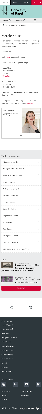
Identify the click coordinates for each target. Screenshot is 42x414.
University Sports (7, 359)
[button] (11, 307)
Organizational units (17, 2)
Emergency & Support (9, 338)
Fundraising (7, 222)
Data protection (26, 391)
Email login (5, 333)
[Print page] (31, 307)
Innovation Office (9, 182)
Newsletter (25, 395)
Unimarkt (4, 367)
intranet (30, 103)
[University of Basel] (14, 10)
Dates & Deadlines (7, 346)
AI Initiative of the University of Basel (16, 249)
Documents (26, 2)
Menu (35, 20)
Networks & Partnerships (12, 189)
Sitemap (4, 395)
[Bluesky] (38, 384)
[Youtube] (26, 384)
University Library (7, 350)
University (11, 25)
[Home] (3, 25)
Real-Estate (7, 229)
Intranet (4, 363)
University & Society (10, 195)
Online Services (6, 342)
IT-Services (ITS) (7, 329)
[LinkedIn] (15, 384)
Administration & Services (12, 175)
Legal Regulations (9, 209)
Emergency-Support (10, 236)
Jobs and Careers (9, 202)
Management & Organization (13, 169)
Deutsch (5, 2)
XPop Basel (7, 76)
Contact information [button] (21, 135)
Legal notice (5, 391)
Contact (4, 400)
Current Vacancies (7, 325)
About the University (10, 162)
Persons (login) (6, 371)
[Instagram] (3, 384)
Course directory (7, 354)
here (8, 57)
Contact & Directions (10, 242)
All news (21, 288)
